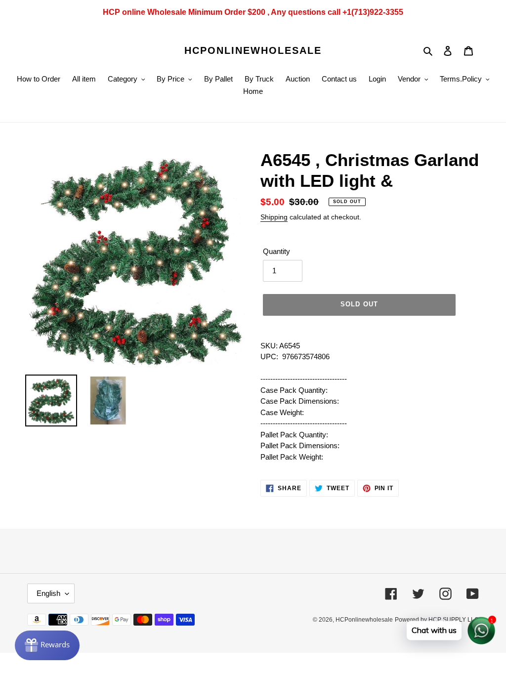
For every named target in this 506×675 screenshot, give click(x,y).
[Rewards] (47, 645)
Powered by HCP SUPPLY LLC (437, 619)
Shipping (274, 217)
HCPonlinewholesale (253, 50)
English (48, 593)
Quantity (276, 251)
